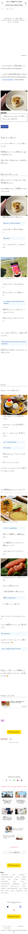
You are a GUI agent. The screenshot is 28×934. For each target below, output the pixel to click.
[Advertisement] (14, 38)
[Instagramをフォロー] (20, 906)
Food (11, 739)
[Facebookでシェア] (10, 780)
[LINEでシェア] (14, 780)
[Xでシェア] (6, 780)
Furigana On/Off (4, 126)
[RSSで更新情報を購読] (14, 910)
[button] (21, 780)
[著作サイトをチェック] (7, 906)
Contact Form (21, 926)
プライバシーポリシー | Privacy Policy (7, 927)
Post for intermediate (8, 79)
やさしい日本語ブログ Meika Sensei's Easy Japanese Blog (14, 3)
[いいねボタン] (2, 721)
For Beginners (4, 739)
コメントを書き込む (14, 852)
